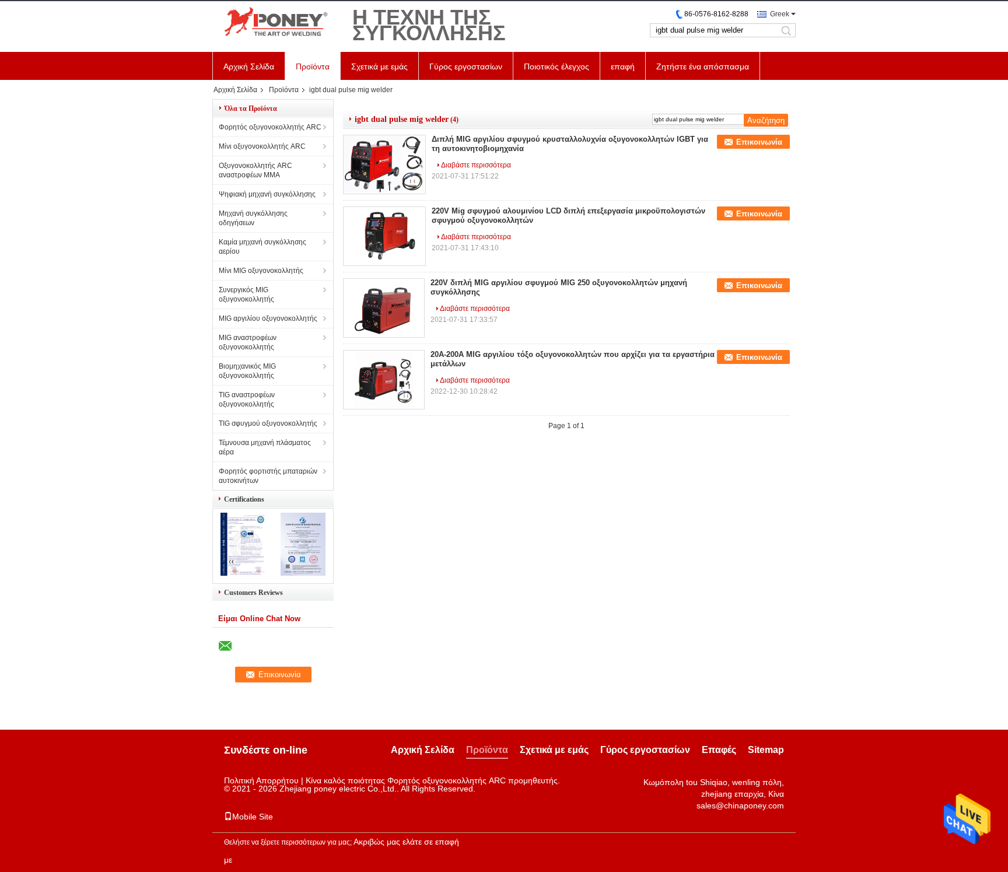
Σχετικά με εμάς (379, 66)
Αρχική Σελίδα (248, 66)
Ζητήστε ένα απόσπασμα (702, 66)
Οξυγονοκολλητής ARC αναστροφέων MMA (255, 170)
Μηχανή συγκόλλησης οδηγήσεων (253, 218)
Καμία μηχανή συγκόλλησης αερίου (262, 246)
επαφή (623, 66)
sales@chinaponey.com (740, 805)
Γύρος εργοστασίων (465, 66)
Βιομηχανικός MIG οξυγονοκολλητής (247, 371)
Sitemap (766, 750)
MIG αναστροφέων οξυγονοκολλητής (247, 342)
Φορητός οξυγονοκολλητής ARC (270, 127)
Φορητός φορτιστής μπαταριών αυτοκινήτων (268, 476)
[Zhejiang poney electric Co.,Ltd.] (276, 22)
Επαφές (719, 750)
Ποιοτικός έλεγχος (556, 66)
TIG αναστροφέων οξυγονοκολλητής (247, 399)
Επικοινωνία (759, 142)
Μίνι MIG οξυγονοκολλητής (261, 271)
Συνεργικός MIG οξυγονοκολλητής (246, 294)
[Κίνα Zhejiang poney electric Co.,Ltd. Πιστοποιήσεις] (243, 573)
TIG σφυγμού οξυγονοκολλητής (268, 423)
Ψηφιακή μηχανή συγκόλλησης (267, 194)
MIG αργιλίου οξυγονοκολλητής (268, 318)
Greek (779, 14)
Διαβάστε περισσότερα (476, 165)
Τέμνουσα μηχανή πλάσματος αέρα (265, 447)
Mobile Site (252, 816)
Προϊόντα (313, 66)
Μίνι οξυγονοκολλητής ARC (262, 146)
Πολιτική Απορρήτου (261, 780)
